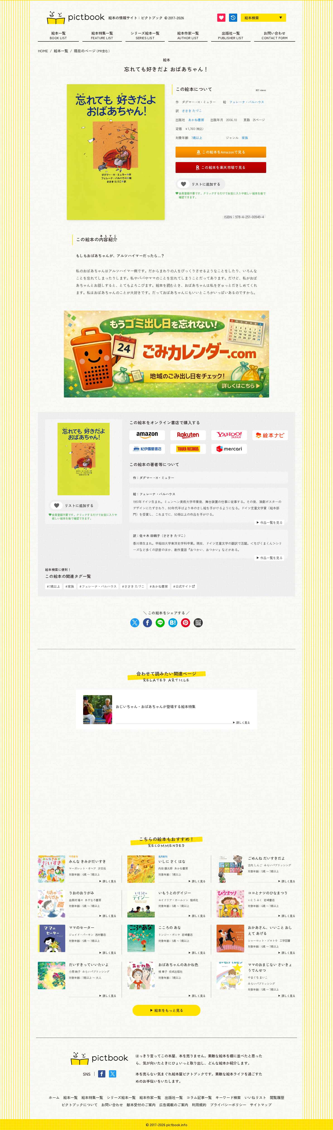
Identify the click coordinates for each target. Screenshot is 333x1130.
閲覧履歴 (277, 1097)
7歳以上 (196, 137)
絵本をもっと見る (168, 1010)
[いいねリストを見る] (221, 18)
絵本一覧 (58, 33)
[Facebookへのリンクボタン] (101, 1073)
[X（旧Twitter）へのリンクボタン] (112, 1073)
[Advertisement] (166, 783)
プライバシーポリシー (228, 1104)
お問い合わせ (274, 33)
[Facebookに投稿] (147, 622)
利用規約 (199, 1104)
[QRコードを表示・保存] (198, 622)
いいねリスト (255, 1097)
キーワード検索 (228, 1097)
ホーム (54, 1097)
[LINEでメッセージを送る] (160, 622)
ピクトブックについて (79, 1104)
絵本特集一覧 (102, 33)
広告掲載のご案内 (173, 1104)
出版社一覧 (231, 33)
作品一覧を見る (271, 522)
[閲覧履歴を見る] (233, 18)
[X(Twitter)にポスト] (134, 622)
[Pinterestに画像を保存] (185, 622)
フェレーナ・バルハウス (246, 102)
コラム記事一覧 (199, 1097)
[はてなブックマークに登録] (172, 622)
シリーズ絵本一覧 (144, 33)
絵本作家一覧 (188, 33)
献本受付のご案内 (141, 1104)
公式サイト (182, 586)
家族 (245, 137)
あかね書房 (196, 119)
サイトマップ (261, 1104)
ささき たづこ (192, 110)
